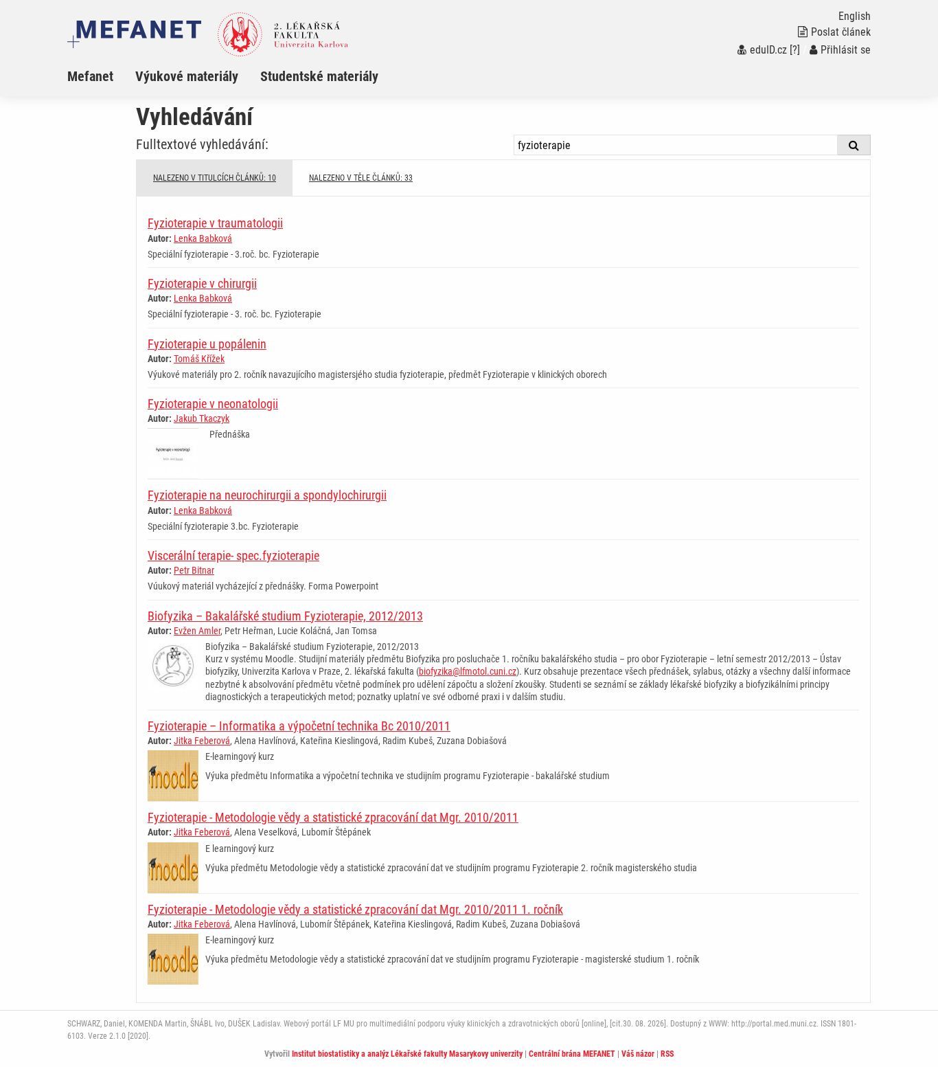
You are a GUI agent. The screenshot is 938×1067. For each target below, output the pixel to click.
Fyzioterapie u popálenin (207, 344)
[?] (795, 49)
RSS (667, 1054)
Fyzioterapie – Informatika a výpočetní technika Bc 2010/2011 (299, 726)
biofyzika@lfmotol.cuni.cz (467, 671)
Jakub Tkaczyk (201, 418)
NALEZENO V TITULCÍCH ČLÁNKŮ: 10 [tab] (214, 178)
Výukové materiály (186, 76)
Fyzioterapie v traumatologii (215, 223)
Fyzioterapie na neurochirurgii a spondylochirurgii (267, 495)
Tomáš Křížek (199, 358)
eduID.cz (768, 49)
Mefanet (90, 76)
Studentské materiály (319, 76)
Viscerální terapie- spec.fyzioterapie (233, 555)
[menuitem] (101, 76)
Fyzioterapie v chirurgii (202, 283)
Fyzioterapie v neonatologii (213, 403)
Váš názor (637, 1054)
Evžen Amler (197, 630)
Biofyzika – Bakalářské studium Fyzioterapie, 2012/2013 (285, 616)
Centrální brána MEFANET (572, 1054)
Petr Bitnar (194, 570)
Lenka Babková (203, 238)
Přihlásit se (846, 49)
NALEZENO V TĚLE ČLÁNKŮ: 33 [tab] (361, 178)
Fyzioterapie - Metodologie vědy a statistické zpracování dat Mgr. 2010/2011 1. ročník (355, 909)
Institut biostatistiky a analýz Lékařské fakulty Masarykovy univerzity (407, 1054)
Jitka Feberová (202, 740)
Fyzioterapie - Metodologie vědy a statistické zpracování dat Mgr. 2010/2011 (333, 817)
